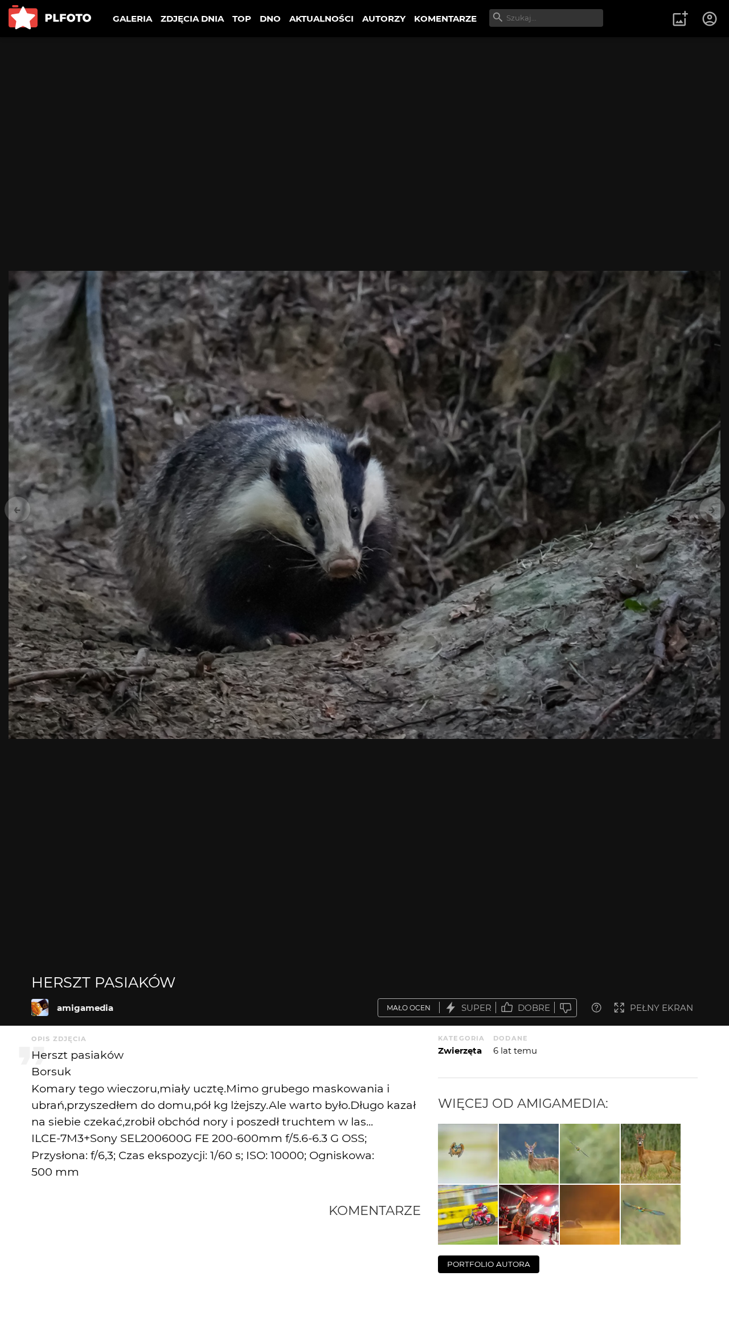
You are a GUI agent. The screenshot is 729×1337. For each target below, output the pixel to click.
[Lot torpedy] (468, 1154)
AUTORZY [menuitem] (384, 18)
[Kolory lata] (651, 1215)
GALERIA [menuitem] (132, 18)
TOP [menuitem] (241, 18)
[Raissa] (529, 1215)
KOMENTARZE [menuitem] (445, 18)
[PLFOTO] (50, 18)
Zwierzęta (460, 1050)
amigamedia (85, 1007)
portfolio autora (488, 1264)
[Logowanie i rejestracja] (710, 19)
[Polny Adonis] (651, 1154)
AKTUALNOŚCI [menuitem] (321, 18)
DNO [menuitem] (270, 18)
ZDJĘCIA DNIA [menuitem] (192, 18)
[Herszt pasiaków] (39, 1007)
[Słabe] (565, 1008)
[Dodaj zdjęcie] (680, 19)
